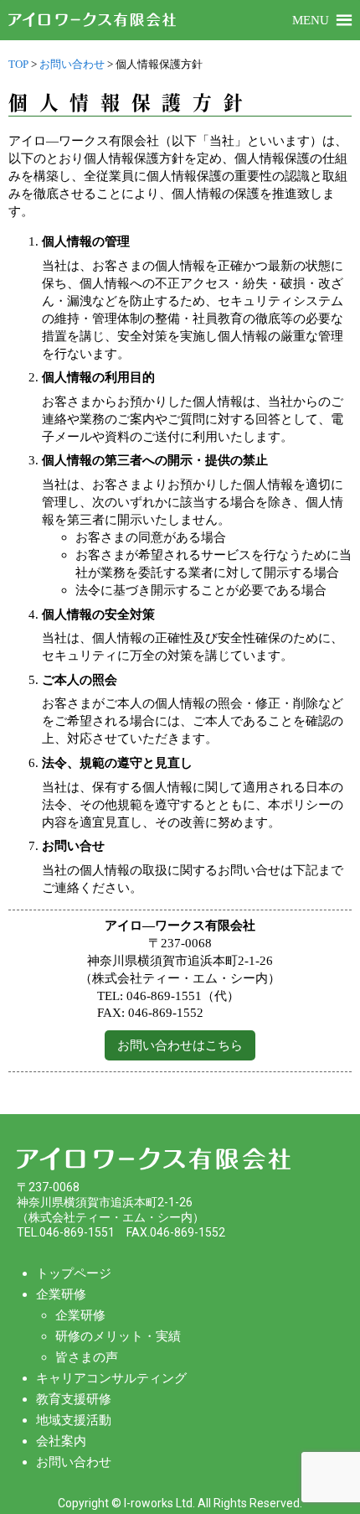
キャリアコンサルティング (111, 1378)
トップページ (73, 1273)
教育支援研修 (73, 1399)
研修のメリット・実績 (118, 1336)
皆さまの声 (86, 1357)
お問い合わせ (73, 1462)
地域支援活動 (73, 1420)
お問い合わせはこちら (180, 1045)
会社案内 (61, 1441)
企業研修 (61, 1294)
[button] (310, 20)
